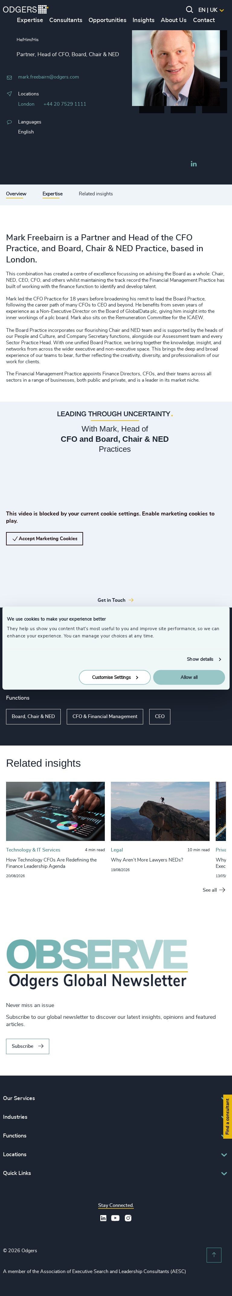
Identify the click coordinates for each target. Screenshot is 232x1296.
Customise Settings (111, 677)
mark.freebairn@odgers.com (48, 77)
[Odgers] (25, 10)
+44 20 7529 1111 (65, 104)
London (26, 104)
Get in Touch (111, 600)
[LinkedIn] (193, 164)
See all (210, 890)
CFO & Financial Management (104, 716)
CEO (160, 716)
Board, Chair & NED (33, 716)
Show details (200, 659)
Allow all (189, 677)
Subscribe (22, 1046)
